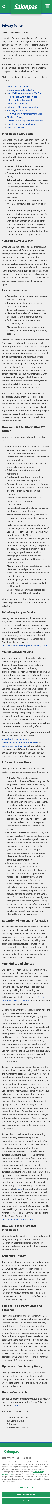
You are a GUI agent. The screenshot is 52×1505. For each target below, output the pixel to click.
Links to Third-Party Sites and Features (25, 121)
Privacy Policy (38, 1472)
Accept (26, 1501)
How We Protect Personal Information (25, 114)
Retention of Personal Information (23, 107)
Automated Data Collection (22, 90)
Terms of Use (7, 1474)
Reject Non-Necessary (26, 1494)
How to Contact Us (16, 128)
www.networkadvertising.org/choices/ (20, 743)
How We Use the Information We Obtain (25, 93)
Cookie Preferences (26, 1487)
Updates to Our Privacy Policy (21, 124)
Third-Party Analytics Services (23, 97)
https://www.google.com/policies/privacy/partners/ (26, 646)
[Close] (49, 1450)
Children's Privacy (15, 117)
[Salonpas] (26, 7)
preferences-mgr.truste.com (15, 746)
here (19, 1189)
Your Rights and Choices (18, 111)
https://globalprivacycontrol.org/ (17, 1220)
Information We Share (17, 104)
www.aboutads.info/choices (15, 739)
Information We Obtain (17, 87)
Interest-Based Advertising (21, 100)
